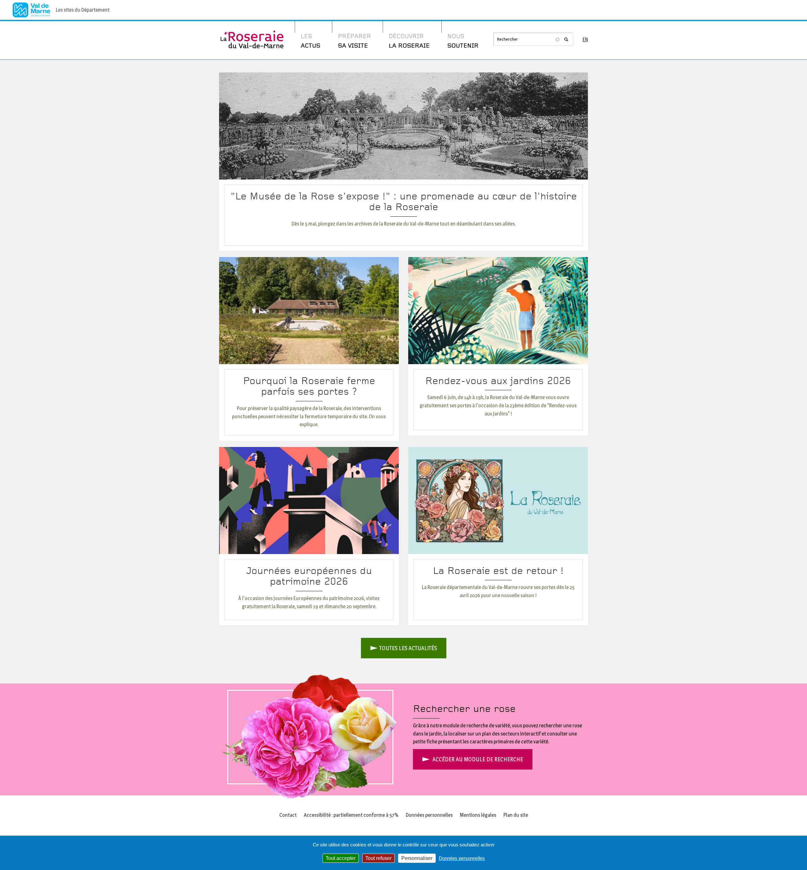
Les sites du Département (82, 10)
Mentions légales (478, 815)
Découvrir (409, 41)
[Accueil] (252, 34)
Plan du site (515, 815)
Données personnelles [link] (462, 858)
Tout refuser (378, 858)
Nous (463, 41)
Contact (288, 815)
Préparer (354, 41)
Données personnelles (429, 815)
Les (310, 41)
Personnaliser (417, 858)
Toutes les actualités (408, 648)
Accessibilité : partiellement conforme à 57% (351, 815)
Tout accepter (341, 858)
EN (585, 40)
